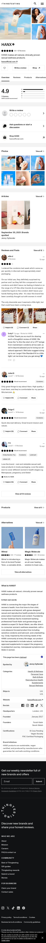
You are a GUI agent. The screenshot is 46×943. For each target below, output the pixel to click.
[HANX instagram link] (27, 705)
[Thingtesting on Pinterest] (23, 908)
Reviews (5, 96)
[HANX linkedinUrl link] (32, 705)
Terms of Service (34, 788)
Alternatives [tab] (41, 77)
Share (35, 327)
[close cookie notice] (42, 938)
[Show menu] (42, 4)
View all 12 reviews (23, 494)
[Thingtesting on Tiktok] (13, 908)
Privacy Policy (37, 791)
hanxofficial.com (8, 61)
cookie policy (5, 941)
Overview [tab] (5, 77)
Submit (39, 781)
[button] (8, 257)
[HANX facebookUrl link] (22, 705)
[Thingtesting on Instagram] (2, 908)
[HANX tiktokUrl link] (37, 705)
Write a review (20, 68)
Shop (35, 68)
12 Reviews (21, 51)
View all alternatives (23, 572)
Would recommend (20, 382)
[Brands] (11, 4)
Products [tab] (28, 77)
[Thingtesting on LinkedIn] (18, 908)
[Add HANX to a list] (4, 68)
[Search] (35, 3)
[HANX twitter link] (41, 705)
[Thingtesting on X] (8, 908)
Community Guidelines (8, 791)
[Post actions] (44, 256)
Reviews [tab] (16, 77)
